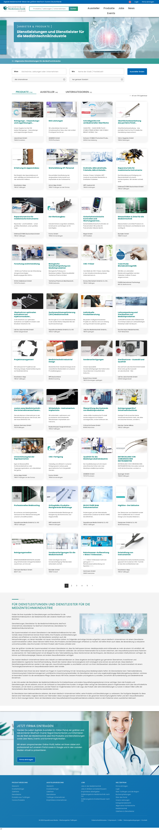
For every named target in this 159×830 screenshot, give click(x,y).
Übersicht (15, 786)
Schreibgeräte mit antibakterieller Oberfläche (96, 122)
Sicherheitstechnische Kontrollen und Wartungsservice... (93, 218)
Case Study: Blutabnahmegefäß (127, 265)
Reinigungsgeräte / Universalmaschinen (127, 409)
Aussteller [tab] (49, 92)
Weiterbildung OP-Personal (61, 168)
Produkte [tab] (24, 92)
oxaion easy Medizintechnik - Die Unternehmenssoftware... (27, 409)
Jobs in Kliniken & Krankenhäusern (94, 789)
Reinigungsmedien (23, 552)
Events (111, 13)
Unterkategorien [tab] (79, 92)
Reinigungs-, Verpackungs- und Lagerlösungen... (27, 122)
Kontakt (144, 820)
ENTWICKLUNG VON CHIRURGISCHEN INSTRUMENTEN (127, 459)
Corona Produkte (18, 800)
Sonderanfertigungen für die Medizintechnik (62, 553)
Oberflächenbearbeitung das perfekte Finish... (129, 122)
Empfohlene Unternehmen (57, 800)
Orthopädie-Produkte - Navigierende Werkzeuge (60, 506)
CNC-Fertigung (56, 457)
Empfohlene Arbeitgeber (90, 792)
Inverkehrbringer (18, 789)
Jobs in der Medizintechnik (91, 786)
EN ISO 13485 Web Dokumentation (91, 506)
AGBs (120, 820)
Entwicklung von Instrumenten (125, 553)
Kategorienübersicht (123, 803)
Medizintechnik (121, 808)
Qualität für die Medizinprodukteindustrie (95, 458)
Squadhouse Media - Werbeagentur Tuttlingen (60, 820)
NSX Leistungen (56, 121)
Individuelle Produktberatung (91, 313)
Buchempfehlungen (123, 794)
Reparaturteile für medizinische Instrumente (130, 169)
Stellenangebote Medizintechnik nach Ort (95, 795)
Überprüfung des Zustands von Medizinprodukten (95, 409)
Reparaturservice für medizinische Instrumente (26, 217)
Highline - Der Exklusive (128, 505)
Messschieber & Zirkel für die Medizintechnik (131, 217)
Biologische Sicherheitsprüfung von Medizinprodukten (59, 266)
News (131, 8)
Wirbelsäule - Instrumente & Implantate (62, 409)
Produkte (109, 8)
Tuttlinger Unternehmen (56, 797)
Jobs (121, 8)
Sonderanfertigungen (93, 359)
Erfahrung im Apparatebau (26, 168)
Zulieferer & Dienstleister (125, 811)
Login (136, 2)
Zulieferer (15, 792)
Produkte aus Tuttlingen (21, 797)
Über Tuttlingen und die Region (127, 792)
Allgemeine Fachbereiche (125, 806)
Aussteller (94, 8)
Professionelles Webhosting (27, 505)
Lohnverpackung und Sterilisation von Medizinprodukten (128, 314)
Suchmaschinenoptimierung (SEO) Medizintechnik (62, 313)
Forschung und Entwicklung (27, 264)
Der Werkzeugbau (57, 216)
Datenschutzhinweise (99, 820)
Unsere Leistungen (123, 800)
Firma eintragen (148, 2)
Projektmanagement (24, 359)
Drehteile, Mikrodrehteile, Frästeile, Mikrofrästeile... (95, 169)
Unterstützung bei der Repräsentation (24, 458)
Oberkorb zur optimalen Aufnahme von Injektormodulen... (25, 314)
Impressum (112, 820)
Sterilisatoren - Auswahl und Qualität (131, 360)
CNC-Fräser (88, 264)
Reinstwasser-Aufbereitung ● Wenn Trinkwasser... (96, 553)
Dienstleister (17, 794)
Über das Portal (121, 797)
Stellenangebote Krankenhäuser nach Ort (95, 800)
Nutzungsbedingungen (132, 820)
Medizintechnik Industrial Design (60, 360)
